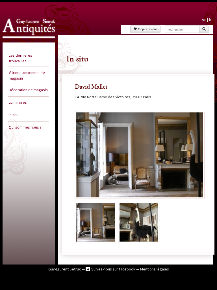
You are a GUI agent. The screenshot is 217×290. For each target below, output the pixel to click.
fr (210, 19)
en (204, 19)
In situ (14, 114)
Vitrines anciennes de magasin (27, 75)
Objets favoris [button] (147, 29)
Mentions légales (154, 269)
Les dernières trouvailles (20, 58)
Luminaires (18, 102)
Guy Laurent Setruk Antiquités (23, 40)
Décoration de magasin (28, 89)
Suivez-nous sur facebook (113, 269)
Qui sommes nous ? (25, 127)
